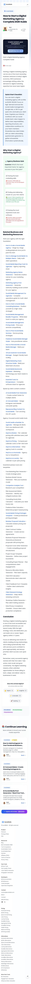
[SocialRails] (7, 4)
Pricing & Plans (5, 834)
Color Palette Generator (7, 870)
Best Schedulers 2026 (6, 845)
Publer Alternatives (6, 955)
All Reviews (4, 970)
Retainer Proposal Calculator (15, 521)
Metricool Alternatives (7, 953)
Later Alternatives (5, 944)
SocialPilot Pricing (5, 925)
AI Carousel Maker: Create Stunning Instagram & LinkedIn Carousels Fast (13, 769)
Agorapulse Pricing (6, 923)
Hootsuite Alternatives (7, 938)
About (2, 895)
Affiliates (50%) (5, 855)
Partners (3, 853)
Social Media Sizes (6, 851)
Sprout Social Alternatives (8, 942)
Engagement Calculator (7, 978)
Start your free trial (14, 51)
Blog (2, 842)
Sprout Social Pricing (6, 915)
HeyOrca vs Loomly (12, 458)
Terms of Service (5, 857)
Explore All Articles (15, 811)
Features (3, 832)
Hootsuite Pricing (5, 910)
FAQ (2, 836)
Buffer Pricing (4, 912)
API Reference (5, 881)
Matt (10, 27)
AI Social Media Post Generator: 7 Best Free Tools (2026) (14, 793)
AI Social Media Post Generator (16, 393)
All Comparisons (5, 968)
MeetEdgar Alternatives (7, 963)
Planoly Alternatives (6, 961)
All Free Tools (4, 866)
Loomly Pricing (5, 919)
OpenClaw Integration (7, 885)
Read (22, 755)
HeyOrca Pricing (11, 441)
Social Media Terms (6, 849)
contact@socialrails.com (7, 892)
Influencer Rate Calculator (8, 981)
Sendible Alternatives (6, 949)
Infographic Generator (7, 872)
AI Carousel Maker (12, 401)
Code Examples (5, 883)
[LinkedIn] (2, 902)
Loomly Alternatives (6, 947)
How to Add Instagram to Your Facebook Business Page (12, 745)
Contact (3, 897)
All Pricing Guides (5, 931)
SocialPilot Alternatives (7, 959)
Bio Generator (4, 976)
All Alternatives (5, 966)
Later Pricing (4, 917)
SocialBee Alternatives (7, 957)
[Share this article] (27, 976)
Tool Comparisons (6, 847)
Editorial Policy (5, 899)
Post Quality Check (6, 868)
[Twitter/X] (5, 902)
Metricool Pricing (5, 929)
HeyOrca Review (11, 433)
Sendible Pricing (5, 921)
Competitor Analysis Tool (14, 485)
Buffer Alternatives (6, 940)
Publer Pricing (4, 927)
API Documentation (6, 879)
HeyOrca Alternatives (13, 447)
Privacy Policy (4, 859)
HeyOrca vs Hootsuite (13, 452)
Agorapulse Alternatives (7, 951)
